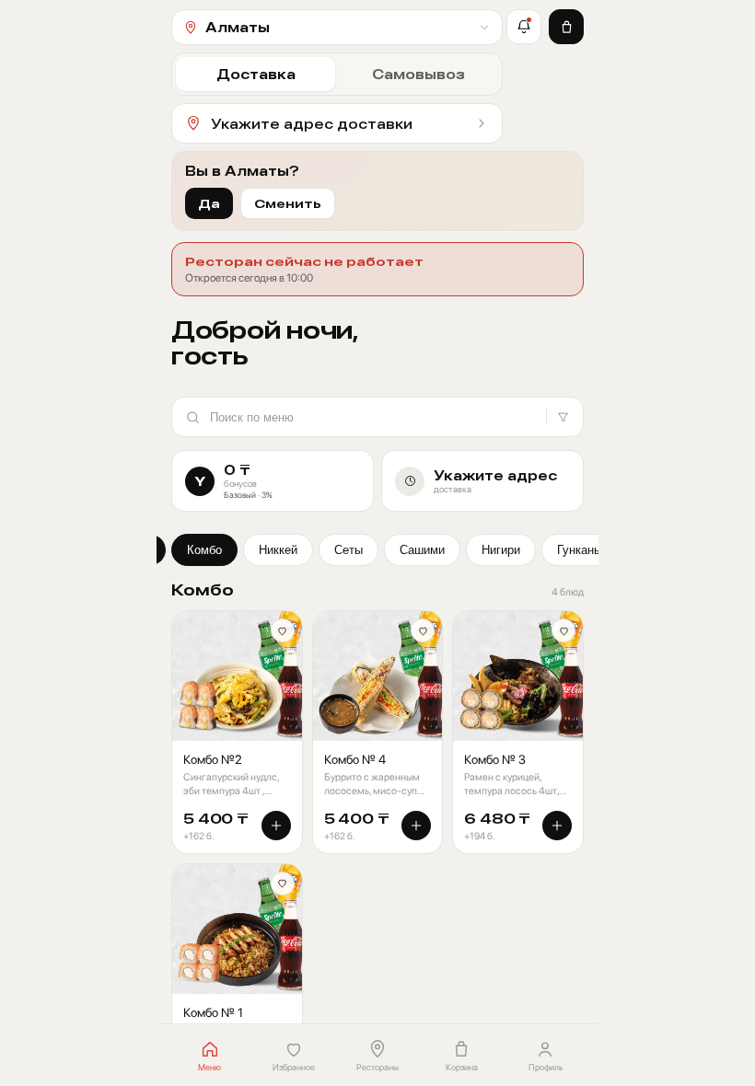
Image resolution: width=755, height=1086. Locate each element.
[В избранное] (283, 630)
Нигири (501, 550)
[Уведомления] (523, 26)
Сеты (348, 550)
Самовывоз (418, 74)
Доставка (256, 74)
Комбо (204, 550)
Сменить (287, 203)
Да (209, 203)
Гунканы (579, 550)
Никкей (278, 550)
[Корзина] (566, 26)
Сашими (422, 550)
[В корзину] (276, 825)
